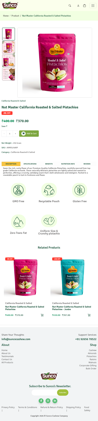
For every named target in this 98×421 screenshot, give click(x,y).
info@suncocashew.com (16, 339)
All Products (7, 362)
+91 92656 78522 (85, 339)
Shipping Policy (73, 407)
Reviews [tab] (87, 164)
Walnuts (92, 362)
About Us (6, 353)
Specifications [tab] (30, 164)
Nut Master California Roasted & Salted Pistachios (46, 15)
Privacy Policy (8, 407)
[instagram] (48, 400)
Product (15, 15)
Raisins (93, 359)
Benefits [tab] (49, 164)
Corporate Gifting (87, 365)
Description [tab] (11, 164)
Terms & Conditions (27, 407)
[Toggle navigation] (92, 5)
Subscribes (62, 392)
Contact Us (7, 359)
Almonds (92, 353)
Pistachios (91, 356)
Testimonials (8, 356)
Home (6, 15)
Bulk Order (91, 368)
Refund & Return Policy (51, 407)
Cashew (92, 350)
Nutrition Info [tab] (68, 164)
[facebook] (41, 400)
